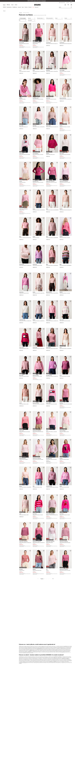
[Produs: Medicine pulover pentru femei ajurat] (39, 559)
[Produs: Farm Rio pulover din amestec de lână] (65, 448)
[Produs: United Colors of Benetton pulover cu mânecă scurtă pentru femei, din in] (52, 503)
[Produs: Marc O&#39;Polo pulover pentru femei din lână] (25, 365)
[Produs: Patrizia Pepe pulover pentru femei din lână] (39, 254)
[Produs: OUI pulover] (52, 559)
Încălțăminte (14, 7)
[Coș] (71, 4)
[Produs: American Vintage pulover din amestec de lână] (65, 420)
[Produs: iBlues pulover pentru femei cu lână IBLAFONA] (52, 254)
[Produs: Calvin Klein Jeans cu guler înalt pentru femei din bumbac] (52, 475)
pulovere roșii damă (22, 662)
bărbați (8, 4)
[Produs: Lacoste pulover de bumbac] (25, 171)
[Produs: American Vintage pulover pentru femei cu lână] (39, 365)
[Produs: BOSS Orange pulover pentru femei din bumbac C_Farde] (52, 115)
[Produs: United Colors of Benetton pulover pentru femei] (52, 531)
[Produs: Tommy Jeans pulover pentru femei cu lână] (25, 337)
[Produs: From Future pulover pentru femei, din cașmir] (39, 503)
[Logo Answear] (37, 5)
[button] (22, 18)
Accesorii (19, 7)
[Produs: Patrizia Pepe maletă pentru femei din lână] (25, 281)
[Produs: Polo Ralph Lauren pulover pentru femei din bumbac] (39, 87)
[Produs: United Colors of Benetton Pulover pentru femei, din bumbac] (65, 559)
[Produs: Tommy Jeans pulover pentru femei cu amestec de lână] (52, 309)
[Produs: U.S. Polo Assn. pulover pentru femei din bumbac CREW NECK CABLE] (65, 32)
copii (12, 4)
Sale (33, 7)
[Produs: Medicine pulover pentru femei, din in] (52, 143)
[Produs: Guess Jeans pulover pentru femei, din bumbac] (65, 143)
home (16, 4)
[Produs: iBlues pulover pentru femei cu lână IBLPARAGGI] (52, 226)
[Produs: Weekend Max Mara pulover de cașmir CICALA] (25, 448)
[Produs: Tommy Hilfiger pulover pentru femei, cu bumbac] (65, 60)
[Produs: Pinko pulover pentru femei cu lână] (39, 475)
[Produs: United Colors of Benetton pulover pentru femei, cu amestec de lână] (25, 531)
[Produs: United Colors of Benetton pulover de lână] (39, 32)
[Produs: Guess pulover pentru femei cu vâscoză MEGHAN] (65, 337)
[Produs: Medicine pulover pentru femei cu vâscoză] (65, 281)
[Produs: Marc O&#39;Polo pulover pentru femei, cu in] (25, 115)
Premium (26, 7)
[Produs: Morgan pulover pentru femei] (39, 226)
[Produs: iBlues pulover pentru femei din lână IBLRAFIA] (52, 198)
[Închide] (71, 1)
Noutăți (4, 7)
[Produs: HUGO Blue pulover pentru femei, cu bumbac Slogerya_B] (39, 115)
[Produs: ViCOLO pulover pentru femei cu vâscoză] (65, 115)
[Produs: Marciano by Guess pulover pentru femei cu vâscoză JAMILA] (39, 392)
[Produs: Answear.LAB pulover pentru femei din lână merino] (39, 337)
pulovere (29, 651)
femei (4, 4)
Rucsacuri (36, 7)
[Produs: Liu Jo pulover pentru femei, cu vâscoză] (52, 420)
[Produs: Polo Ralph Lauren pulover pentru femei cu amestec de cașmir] (52, 365)
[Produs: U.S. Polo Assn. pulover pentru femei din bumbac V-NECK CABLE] (52, 32)
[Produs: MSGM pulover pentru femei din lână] (65, 475)
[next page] (53, 578)
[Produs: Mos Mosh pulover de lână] (25, 559)
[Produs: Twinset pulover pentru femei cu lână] (25, 392)
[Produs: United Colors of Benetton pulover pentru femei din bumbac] (52, 171)
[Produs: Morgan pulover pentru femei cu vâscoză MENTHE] (25, 475)
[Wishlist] (68, 4)
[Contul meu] (65, 4)
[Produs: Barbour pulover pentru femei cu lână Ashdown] (39, 198)
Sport (23, 7)
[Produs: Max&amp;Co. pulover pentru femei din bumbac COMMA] (65, 198)
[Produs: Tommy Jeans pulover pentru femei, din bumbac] (25, 143)
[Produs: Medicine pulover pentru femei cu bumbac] (65, 226)
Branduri (30, 7)
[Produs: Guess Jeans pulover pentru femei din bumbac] (65, 309)
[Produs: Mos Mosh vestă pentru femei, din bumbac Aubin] (65, 392)
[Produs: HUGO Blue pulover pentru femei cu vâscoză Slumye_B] (52, 60)
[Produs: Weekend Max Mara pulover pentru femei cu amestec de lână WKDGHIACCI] (65, 87)
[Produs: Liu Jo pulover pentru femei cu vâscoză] (25, 60)
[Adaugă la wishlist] (30, 24)
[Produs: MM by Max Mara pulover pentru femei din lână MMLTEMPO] (52, 281)
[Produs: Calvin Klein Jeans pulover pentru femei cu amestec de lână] (25, 309)
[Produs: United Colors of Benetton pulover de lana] (25, 198)
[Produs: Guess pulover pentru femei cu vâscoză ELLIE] (39, 60)
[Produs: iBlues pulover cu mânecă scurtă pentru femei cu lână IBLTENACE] (25, 226)
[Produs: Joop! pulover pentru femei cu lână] (25, 503)
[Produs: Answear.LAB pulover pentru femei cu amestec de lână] (25, 254)
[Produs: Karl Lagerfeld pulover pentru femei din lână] (25, 32)
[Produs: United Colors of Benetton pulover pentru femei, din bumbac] (65, 531)
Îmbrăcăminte (9, 7)
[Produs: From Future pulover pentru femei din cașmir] (52, 87)
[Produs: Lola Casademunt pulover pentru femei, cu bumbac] (39, 143)
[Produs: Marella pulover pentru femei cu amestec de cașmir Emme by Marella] (39, 309)
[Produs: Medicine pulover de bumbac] (25, 87)
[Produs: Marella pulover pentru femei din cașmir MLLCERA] (39, 281)
